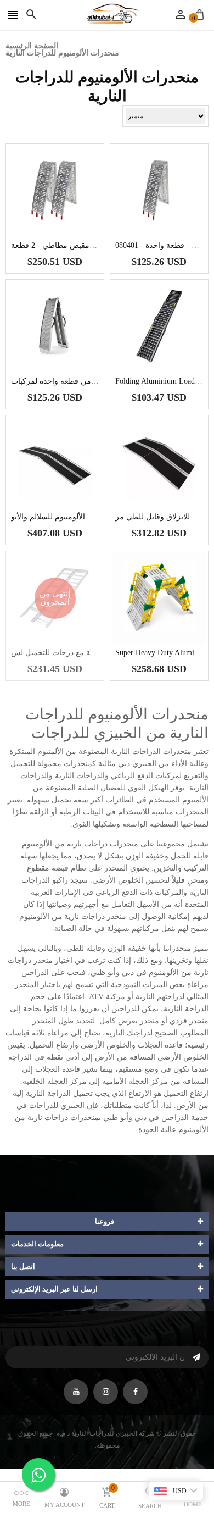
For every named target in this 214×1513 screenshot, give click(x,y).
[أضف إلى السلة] (71, 225)
